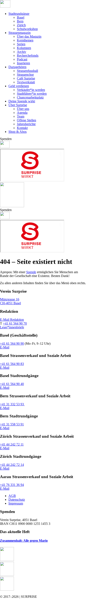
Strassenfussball (27, 71)
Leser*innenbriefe (12, 327)
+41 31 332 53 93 (12, 404)
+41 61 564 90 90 (12, 343)
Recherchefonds (27, 55)
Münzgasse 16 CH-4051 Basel (10, 301)
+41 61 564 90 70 (15, 323)
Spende (31, 272)
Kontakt (22, 128)
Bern (20, 21)
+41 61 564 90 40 (12, 384)
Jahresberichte (26, 124)
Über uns (23, 109)
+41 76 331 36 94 (12, 485)
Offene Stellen (26, 120)
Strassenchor (25, 74)
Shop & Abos (17, 131)
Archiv (21, 51)
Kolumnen (24, 48)
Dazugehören (17, 67)
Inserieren (23, 63)
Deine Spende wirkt (21, 101)
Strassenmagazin (19, 32)
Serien (21, 44)
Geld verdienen (18, 86)
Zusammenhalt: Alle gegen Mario (24, 540)
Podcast (22, 59)
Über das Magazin (29, 36)
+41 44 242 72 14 (12, 464)
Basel (20, 17)
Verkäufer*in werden (31, 90)
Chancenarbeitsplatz (30, 97)
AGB (12, 496)
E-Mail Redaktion (12, 319)
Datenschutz (16, 499)
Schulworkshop (27, 29)
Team (20, 116)
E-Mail (4, 347)
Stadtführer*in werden (32, 93)
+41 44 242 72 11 (12, 444)
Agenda (22, 112)
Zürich (21, 25)
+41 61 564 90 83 (12, 364)
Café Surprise (26, 78)
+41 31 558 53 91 (12, 424)
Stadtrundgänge (18, 13)
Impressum (15, 503)
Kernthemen (25, 40)
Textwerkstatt (26, 82)
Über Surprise (17, 105)
